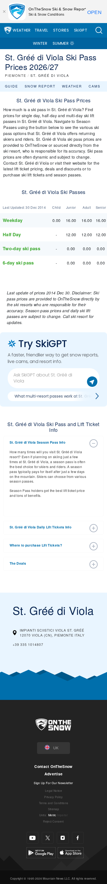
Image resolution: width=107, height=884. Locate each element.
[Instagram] (63, 838)
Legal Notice (53, 791)
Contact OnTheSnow (53, 766)
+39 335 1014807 (28, 644)
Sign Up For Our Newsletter (53, 783)
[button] (99, 30)
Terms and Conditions (53, 803)
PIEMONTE (15, 75)
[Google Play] (41, 852)
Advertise (53, 773)
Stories (61, 30)
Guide (11, 86)
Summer (61, 43)
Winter (40, 43)
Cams (94, 86)
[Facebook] (78, 838)
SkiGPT (80, 30)
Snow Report (40, 86)
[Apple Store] (71, 852)
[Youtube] (32, 838)
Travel (41, 30)
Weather (21, 30)
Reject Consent (53, 821)
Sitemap (53, 809)
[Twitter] (48, 838)
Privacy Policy (53, 797)
